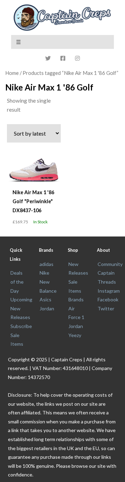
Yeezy (74, 335)
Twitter (106, 308)
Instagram (109, 291)
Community (110, 264)
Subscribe (21, 326)
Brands (76, 299)
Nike (44, 273)
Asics (45, 299)
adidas (46, 264)
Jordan (47, 308)
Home (12, 73)
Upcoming (21, 299)
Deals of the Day (17, 281)
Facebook (108, 299)
